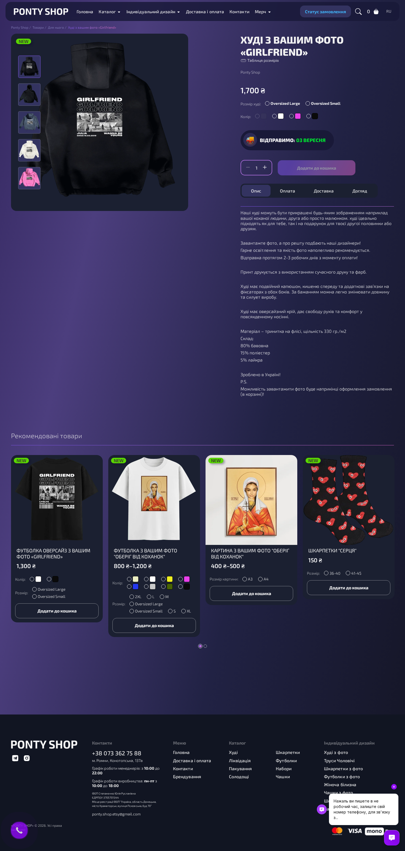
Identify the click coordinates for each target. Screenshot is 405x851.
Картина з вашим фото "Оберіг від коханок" (250, 554)
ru (388, 11)
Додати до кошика (316, 167)
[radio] (284, 104)
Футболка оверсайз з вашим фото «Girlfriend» (53, 554)
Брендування (187, 776)
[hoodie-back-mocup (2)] (29, 122)
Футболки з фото (342, 776)
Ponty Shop (250, 72)
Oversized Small (326, 103)
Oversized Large (285, 103)
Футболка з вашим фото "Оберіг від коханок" (145, 554)
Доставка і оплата (205, 11)
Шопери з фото (340, 800)
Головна (85, 11)
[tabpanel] (57, 538)
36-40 (335, 573)
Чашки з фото (338, 792)
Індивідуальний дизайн (150, 11)
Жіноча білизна (340, 784)
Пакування (240, 768)
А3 (250, 579)
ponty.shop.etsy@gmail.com (116, 814)
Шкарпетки (288, 752)
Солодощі (239, 776)
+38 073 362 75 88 (116, 753)
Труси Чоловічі (339, 760)
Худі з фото (336, 752)
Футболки (286, 760)
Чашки (283, 776)
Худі (233, 752)
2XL (138, 596)
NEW (23, 41)
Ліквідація (240, 760)
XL (189, 611)
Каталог (107, 11)
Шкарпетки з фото (343, 768)
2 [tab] (205, 646)
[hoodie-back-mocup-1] (29, 150)
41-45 (356, 573)
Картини (333, 808)
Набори (283, 768)
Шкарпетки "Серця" (332, 550)
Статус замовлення (325, 11)
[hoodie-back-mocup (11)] (29, 178)
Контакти (239, 11)
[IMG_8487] (29, 94)
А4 (266, 579)
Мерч (260, 11)
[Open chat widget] (391, 837)
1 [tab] (200, 646)
